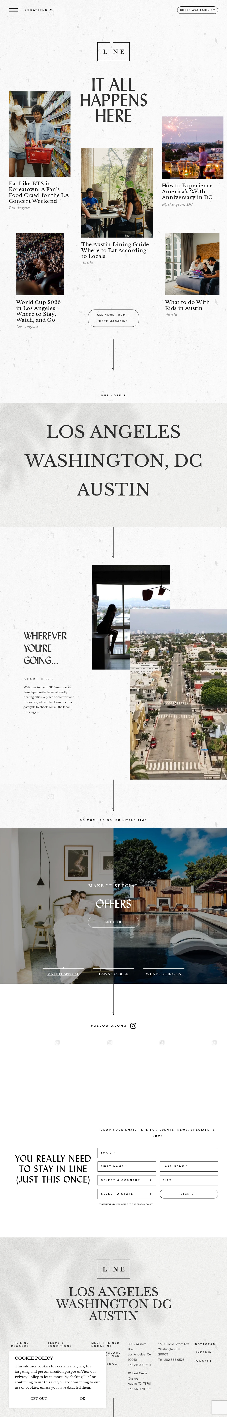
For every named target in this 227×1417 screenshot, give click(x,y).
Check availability (197, 10)
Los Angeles (113, 1292)
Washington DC (113, 1304)
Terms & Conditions (59, 1344)
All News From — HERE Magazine (113, 318)
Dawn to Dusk (113, 974)
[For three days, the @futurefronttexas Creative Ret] (87, 1064)
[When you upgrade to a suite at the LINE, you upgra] (140, 1064)
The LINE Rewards (20, 1344)
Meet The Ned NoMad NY (105, 1344)
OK (82, 1399)
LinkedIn (203, 1352)
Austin (113, 1316)
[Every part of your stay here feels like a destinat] (35, 1064)
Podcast (203, 1361)
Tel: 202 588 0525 (171, 1359)
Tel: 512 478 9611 (139, 1389)
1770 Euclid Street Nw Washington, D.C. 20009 (173, 1349)
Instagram (205, 1344)
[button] (13, 10)
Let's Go (114, 922)
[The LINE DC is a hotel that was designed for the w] (192, 1064)
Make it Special (63, 974)
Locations (36, 10)
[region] (57, 1379)
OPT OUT (38, 1399)
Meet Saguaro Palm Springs (106, 1354)
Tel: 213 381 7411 (139, 1365)
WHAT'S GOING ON (164, 974)
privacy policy (145, 1204)
